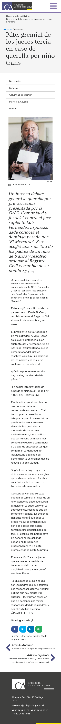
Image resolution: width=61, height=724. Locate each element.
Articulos (7, 29)
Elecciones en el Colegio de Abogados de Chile (33, 648)
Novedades (17, 16)
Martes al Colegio (18, 101)
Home (8, 16)
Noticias (26, 16)
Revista (13, 108)
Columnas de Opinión (20, 94)
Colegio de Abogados (17, 6)
